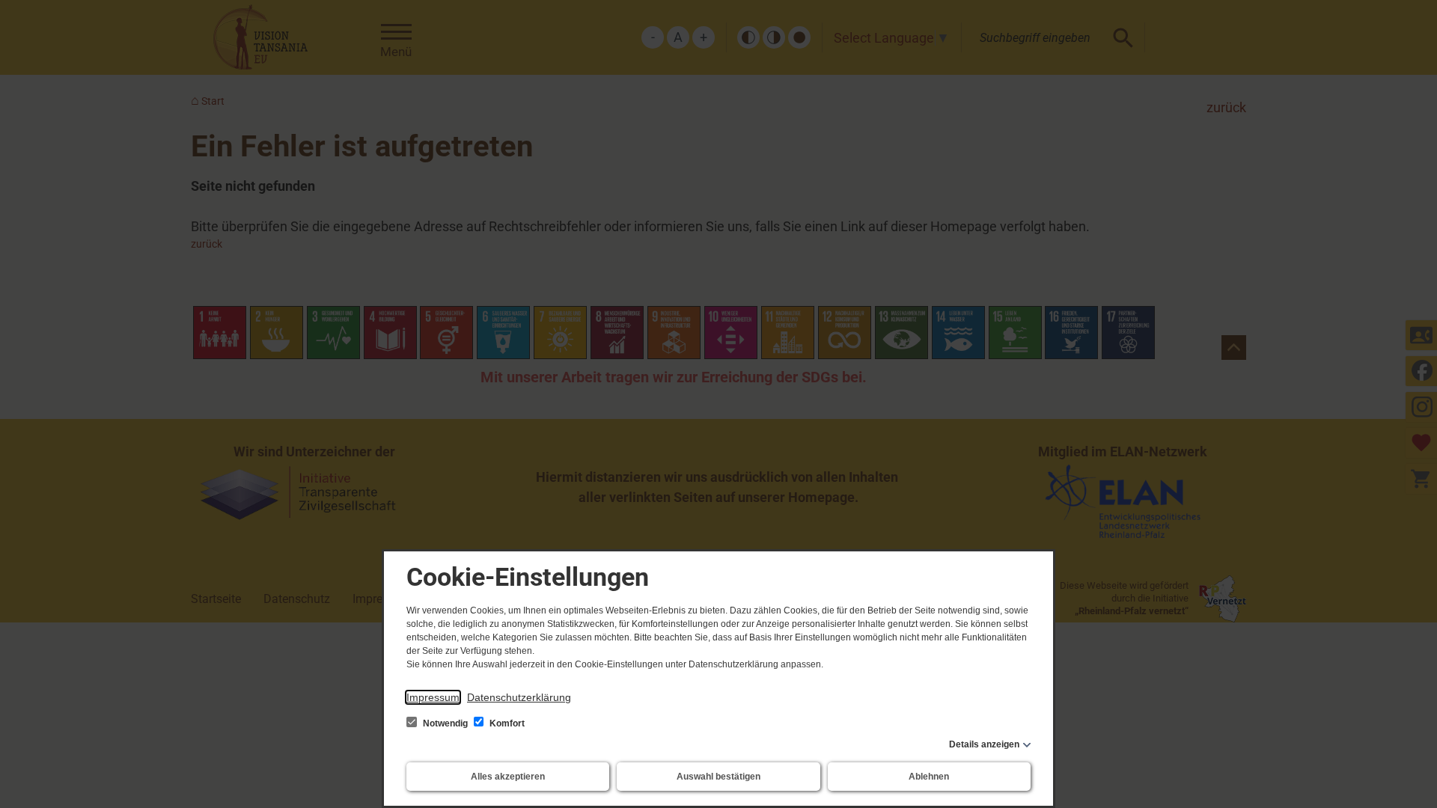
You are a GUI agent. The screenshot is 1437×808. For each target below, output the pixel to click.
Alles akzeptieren (508, 776)
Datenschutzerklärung (519, 697)
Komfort (506, 723)
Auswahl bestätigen (718, 776)
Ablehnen (929, 776)
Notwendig (445, 723)
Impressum (433, 697)
